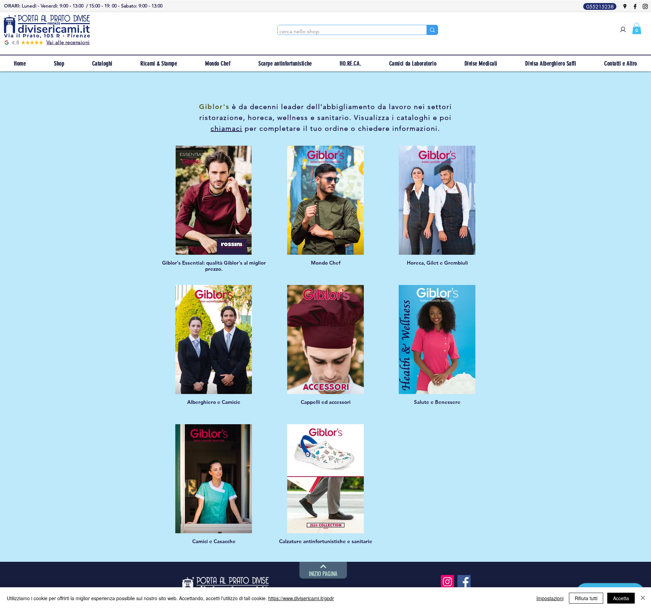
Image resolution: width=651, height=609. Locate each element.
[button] (637, 28)
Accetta (621, 598)
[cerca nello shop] (432, 30)
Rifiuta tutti (586, 598)
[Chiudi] (643, 598)
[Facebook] (635, 6)
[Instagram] (645, 6)
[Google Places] (625, 6)
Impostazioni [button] (550, 598)
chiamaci (226, 128)
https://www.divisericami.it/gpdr (301, 598)
